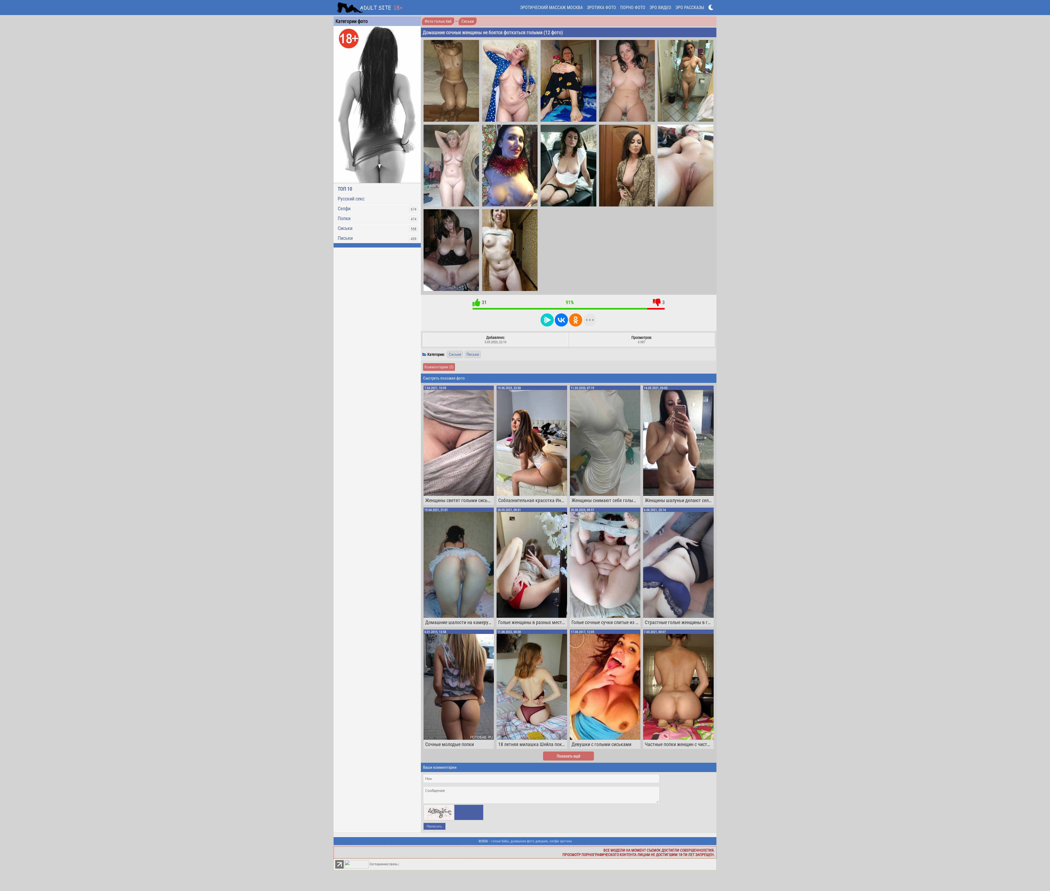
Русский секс (351, 199)
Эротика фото (601, 7)
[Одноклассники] (575, 320)
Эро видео (660, 7)
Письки (345, 238)
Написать (434, 826)
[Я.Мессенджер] (547, 320)
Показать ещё (568, 756)
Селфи (344, 208)
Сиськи (345, 228)
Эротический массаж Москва (551, 7)
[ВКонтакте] (561, 320)
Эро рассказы (689, 7)
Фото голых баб (438, 21)
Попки (344, 218)
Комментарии (439, 367)
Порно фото (632, 7)
